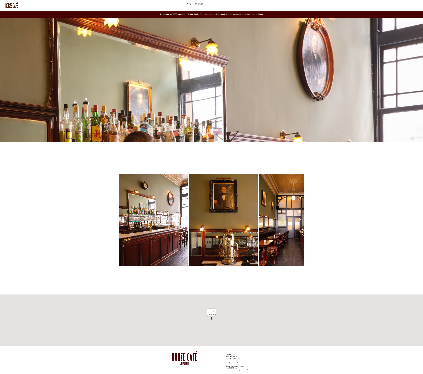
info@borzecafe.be (232, 363)
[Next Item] (300, 220)
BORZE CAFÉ (184, 357)
